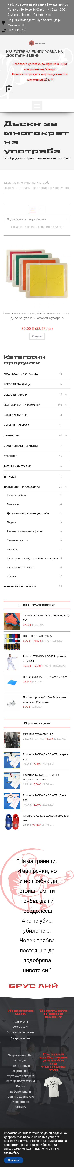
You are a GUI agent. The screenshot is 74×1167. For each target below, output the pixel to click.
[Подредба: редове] (41, 209)
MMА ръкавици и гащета (21, 374)
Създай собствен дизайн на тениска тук (53, 1062)
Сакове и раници (17, 540)
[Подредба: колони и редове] (32, 209)
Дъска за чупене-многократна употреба (37, 318)
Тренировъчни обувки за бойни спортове (32, 558)
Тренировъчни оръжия (20, 586)
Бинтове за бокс (17, 495)
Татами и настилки (17, 466)
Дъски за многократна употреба (22, 313)
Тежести (12, 549)
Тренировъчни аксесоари (56, 313)
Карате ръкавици (15, 415)
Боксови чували (15, 394)
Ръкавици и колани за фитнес (25, 531)
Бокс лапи (13, 504)
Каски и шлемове (16, 425)
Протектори (12, 435)
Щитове (12, 576)
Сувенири (10, 456)
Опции (37, 336)
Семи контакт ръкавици (21, 446)
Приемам (13, 1160)
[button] (37, 105)
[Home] (5, 158)
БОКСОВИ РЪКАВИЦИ (17, 384)
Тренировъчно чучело (20, 567)
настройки (11, 1152)
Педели (11, 522)
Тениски (10, 476)
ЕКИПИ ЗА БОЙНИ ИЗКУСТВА (22, 405)
